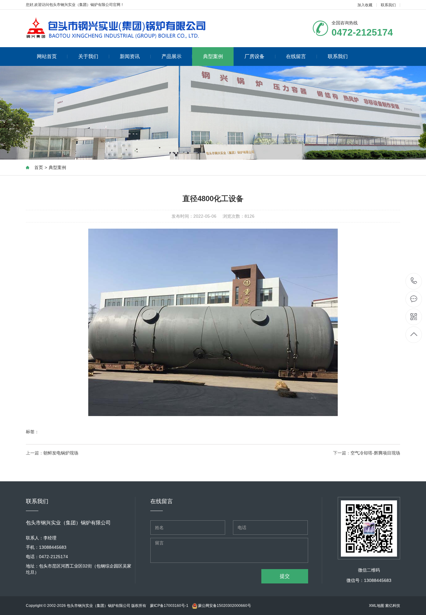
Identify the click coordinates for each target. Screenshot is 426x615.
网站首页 (47, 56)
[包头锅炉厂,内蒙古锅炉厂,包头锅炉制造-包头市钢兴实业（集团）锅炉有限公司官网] (116, 27)
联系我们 (388, 5)
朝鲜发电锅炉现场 (60, 452)
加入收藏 (364, 5)
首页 (38, 167)
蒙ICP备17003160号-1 (169, 605)
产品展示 (172, 56)
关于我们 (88, 56)
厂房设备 (254, 56)
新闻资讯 (130, 56)
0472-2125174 (414, 281)
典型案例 (213, 56)
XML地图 (376, 605)
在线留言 (296, 56)
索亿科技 (392, 605)
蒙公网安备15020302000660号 (224, 605)
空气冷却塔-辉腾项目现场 (375, 452)
